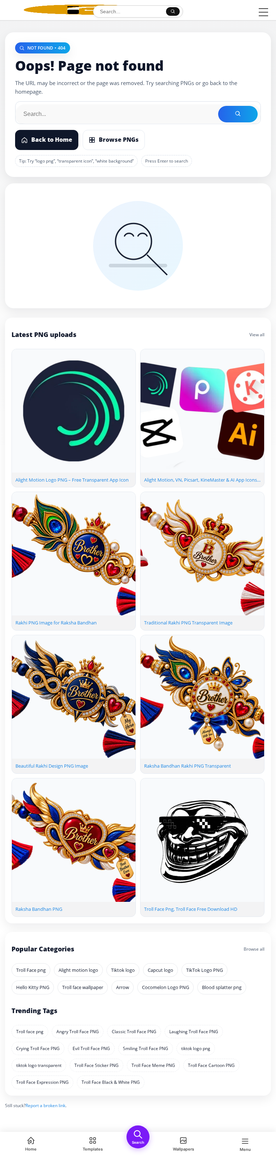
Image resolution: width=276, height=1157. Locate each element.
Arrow (122, 987)
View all (256, 335)
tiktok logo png (195, 1048)
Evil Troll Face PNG (91, 1048)
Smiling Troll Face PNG (145, 1048)
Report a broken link (45, 1105)
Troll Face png (31, 970)
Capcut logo (160, 970)
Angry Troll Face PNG (77, 1032)
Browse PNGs (119, 140)
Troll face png (29, 1032)
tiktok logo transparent (38, 1065)
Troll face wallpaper (82, 987)
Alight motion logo (78, 970)
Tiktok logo (123, 970)
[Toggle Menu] (263, 12)
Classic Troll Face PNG (134, 1032)
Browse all (254, 949)
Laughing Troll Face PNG (193, 1032)
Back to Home (51, 140)
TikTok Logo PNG (204, 970)
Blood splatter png (222, 987)
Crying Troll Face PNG (38, 1048)
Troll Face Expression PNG (42, 1082)
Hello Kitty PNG (32, 987)
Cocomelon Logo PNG (165, 987)
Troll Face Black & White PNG (111, 1082)
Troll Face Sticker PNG (96, 1065)
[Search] (173, 11)
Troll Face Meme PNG (153, 1065)
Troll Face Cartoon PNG (211, 1065)
